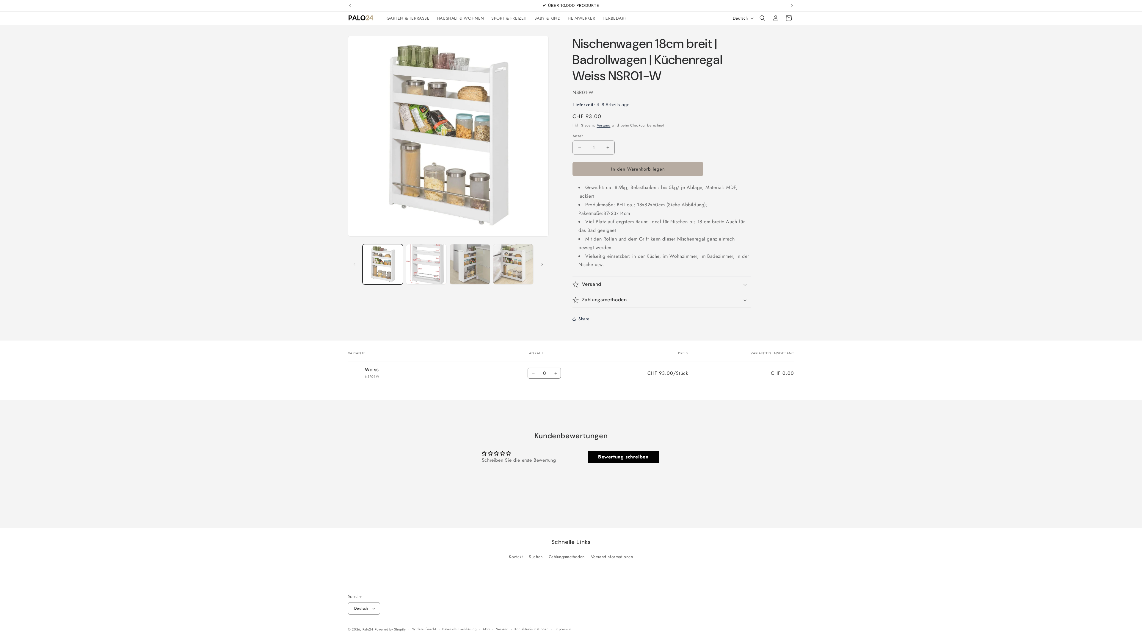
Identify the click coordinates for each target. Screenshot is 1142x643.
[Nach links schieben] (354, 264)
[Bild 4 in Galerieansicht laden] (513, 264)
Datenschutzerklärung (459, 629)
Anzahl (578, 136)
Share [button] (583, 319)
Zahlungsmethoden (567, 557)
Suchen (536, 557)
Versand (604, 125)
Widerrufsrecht (424, 629)
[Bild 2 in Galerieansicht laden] (426, 264)
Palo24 (368, 629)
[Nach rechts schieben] (542, 264)
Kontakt (516, 557)
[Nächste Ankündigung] (792, 5)
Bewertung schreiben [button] (623, 456)
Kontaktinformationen (531, 629)
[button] (762, 18)
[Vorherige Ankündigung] (350, 5)
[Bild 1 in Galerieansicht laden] (383, 264)
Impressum (563, 629)
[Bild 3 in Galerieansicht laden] (470, 264)
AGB (486, 629)
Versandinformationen (612, 557)
